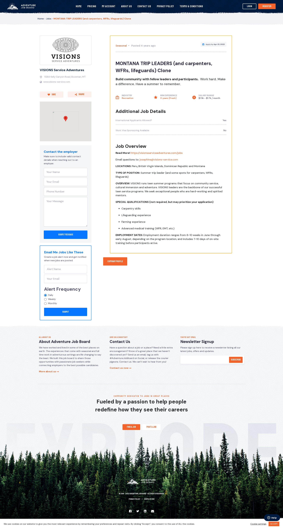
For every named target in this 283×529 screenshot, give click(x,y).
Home (79, 6)
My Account (108, 6)
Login (249, 6)
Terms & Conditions (191, 6)
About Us (126, 6)
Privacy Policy (165, 6)
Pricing (91, 6)
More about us (48, 371)
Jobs (48, 18)
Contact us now (119, 367)
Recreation (127, 98)
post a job (151, 427)
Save (53, 94)
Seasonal (121, 45)
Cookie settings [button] (258, 524)
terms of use (149, 499)
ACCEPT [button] (274, 524)
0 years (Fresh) (168, 98)
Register (267, 6)
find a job (131, 427)
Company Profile (115, 261)
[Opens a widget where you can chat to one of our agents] (272, 518)
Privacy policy (134, 499)
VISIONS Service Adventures (62, 70)
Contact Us (144, 6)
